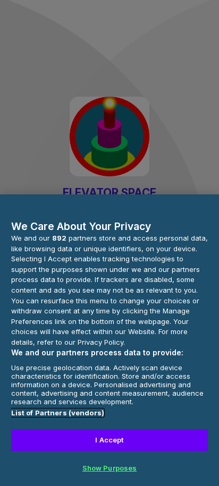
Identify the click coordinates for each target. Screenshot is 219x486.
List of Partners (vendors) (57, 412)
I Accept (109, 440)
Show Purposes (109, 468)
